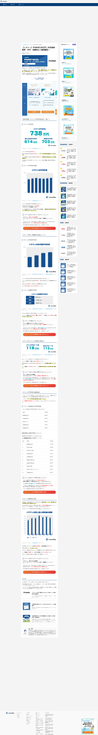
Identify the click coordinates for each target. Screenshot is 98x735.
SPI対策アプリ (32, 483)
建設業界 (25, 44)
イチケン (28, 44)
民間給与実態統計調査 (48, 354)
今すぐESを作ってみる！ (48, 111)
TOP (22, 44)
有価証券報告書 (35, 148)
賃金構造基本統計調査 (49, 274)
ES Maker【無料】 (48, 97)
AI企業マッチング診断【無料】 (34, 97)
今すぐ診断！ (34, 111)
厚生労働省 (39, 274)
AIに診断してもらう (44, 221)
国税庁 (39, 354)
